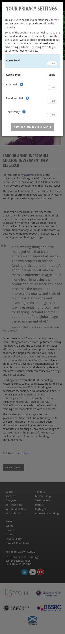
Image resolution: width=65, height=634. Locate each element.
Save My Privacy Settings (31, 127)
